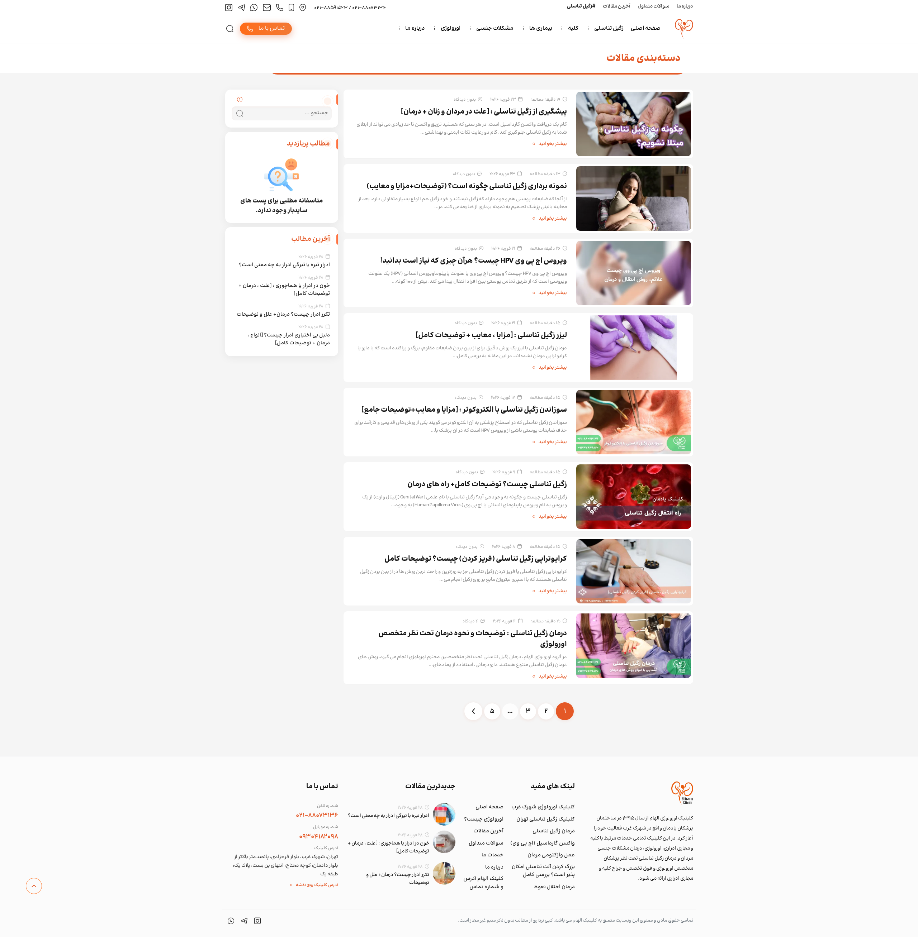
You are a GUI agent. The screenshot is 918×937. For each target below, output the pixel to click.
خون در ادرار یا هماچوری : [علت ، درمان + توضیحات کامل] (284, 290)
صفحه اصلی (646, 28)
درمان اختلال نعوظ (554, 887)
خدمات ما (492, 855)
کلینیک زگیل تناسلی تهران (545, 819)
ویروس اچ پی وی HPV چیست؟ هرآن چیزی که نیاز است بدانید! (473, 261)
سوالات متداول (653, 6)
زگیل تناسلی (609, 28)
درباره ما (685, 6)
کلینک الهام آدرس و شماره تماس (483, 883)
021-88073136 (317, 816)
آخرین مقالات (616, 6)
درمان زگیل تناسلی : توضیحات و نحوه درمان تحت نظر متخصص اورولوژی (472, 639)
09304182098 (318, 837)
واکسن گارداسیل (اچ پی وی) (542, 843)
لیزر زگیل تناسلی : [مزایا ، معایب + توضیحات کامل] (491, 335)
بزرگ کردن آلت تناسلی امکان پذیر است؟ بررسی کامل (543, 871)
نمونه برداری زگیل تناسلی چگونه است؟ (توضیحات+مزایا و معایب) (466, 186)
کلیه (573, 28)
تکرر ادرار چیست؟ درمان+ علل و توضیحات (283, 314)
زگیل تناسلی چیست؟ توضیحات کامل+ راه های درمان (487, 485)
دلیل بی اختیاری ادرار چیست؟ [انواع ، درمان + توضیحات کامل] (288, 339)
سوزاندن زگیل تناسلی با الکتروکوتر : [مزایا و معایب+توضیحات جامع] (464, 410)
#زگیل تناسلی (581, 6)
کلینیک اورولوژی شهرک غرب (543, 807)
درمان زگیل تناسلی (554, 831)
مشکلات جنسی (495, 28)
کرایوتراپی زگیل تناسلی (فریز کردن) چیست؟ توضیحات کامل (475, 559)
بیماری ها (540, 28)
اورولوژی (450, 28)
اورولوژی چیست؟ (483, 819)
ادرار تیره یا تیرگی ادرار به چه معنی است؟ (284, 265)
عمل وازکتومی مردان (551, 855)
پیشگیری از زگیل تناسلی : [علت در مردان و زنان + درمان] (484, 112)
